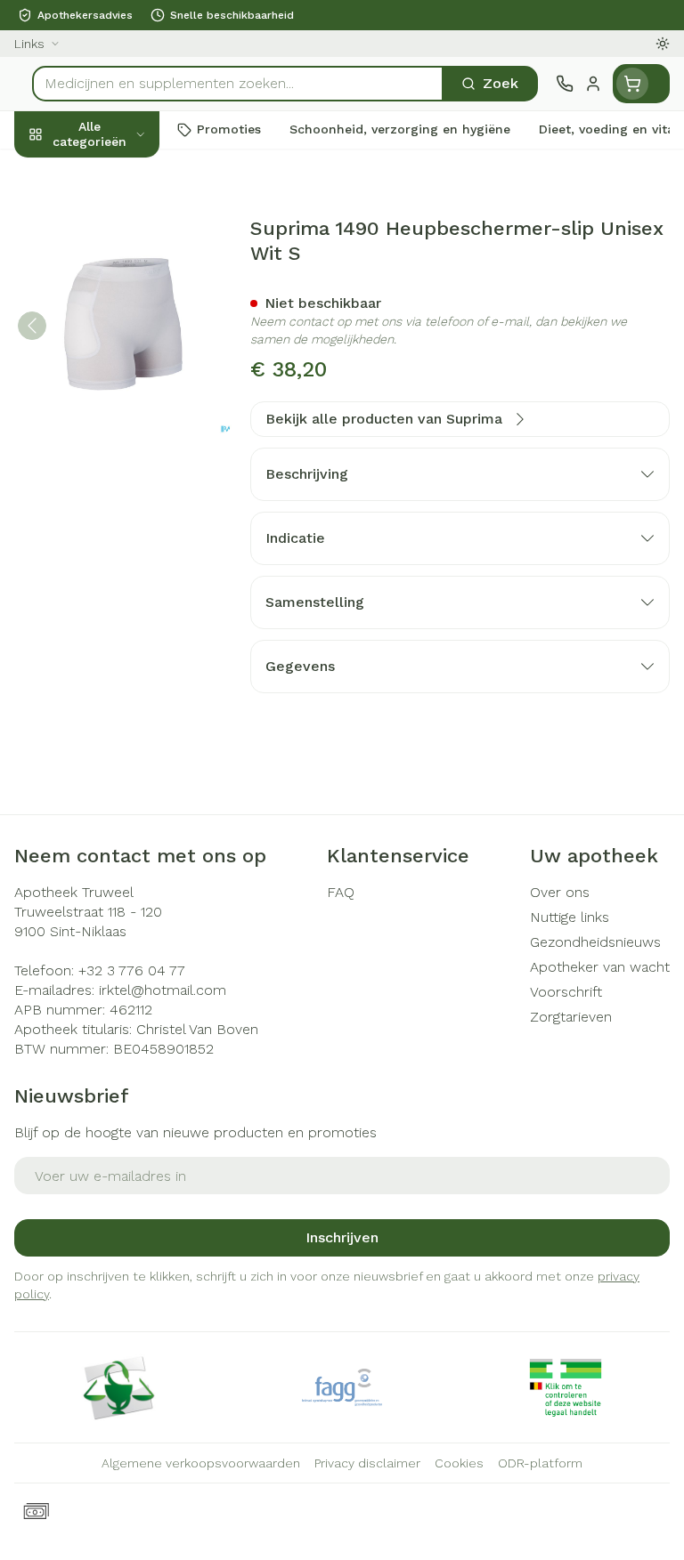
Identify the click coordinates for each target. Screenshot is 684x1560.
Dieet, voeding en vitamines (114, 276)
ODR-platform (540, 1463)
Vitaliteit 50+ (114, 382)
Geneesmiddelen (114, 545)
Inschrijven (342, 1237)
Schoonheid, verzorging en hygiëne (114, 219)
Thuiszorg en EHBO (114, 464)
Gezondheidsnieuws (595, 942)
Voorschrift (566, 991)
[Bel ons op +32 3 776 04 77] (565, 84)
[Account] (593, 84)
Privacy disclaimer (367, 1463)
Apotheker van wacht (600, 966)
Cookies (459, 1463)
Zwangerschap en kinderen (114, 333)
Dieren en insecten (114, 504)
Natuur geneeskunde (114, 423)
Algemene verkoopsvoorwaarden (201, 1463)
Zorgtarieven (571, 1016)
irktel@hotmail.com (162, 990)
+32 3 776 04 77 (131, 970)
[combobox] (238, 83)
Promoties (50, 171)
